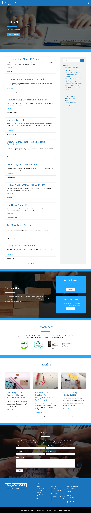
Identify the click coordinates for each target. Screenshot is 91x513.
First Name (18, 445)
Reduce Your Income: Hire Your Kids (26, 184)
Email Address (19, 451)
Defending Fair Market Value (22, 164)
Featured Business (71, 102)
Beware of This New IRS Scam (23, 59)
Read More (10, 68)
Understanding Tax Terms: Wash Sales (26, 79)
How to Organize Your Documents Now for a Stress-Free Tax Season (74, 69)
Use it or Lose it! (15, 119)
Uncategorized (70, 104)
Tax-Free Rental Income (19, 225)
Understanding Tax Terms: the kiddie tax (27, 99)
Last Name (49, 445)
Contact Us (70, 484)
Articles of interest (71, 98)
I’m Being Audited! (17, 205)
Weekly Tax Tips (70, 105)
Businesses (54, 493)
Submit (19, 470)
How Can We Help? (20, 457)
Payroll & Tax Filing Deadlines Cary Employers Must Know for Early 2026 (74, 74)
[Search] (82, 60)
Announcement (70, 96)
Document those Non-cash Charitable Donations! (26, 143)
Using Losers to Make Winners (22, 245)
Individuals (54, 486)
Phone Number (49, 451)
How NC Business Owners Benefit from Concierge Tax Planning (73, 87)
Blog (67, 100)
